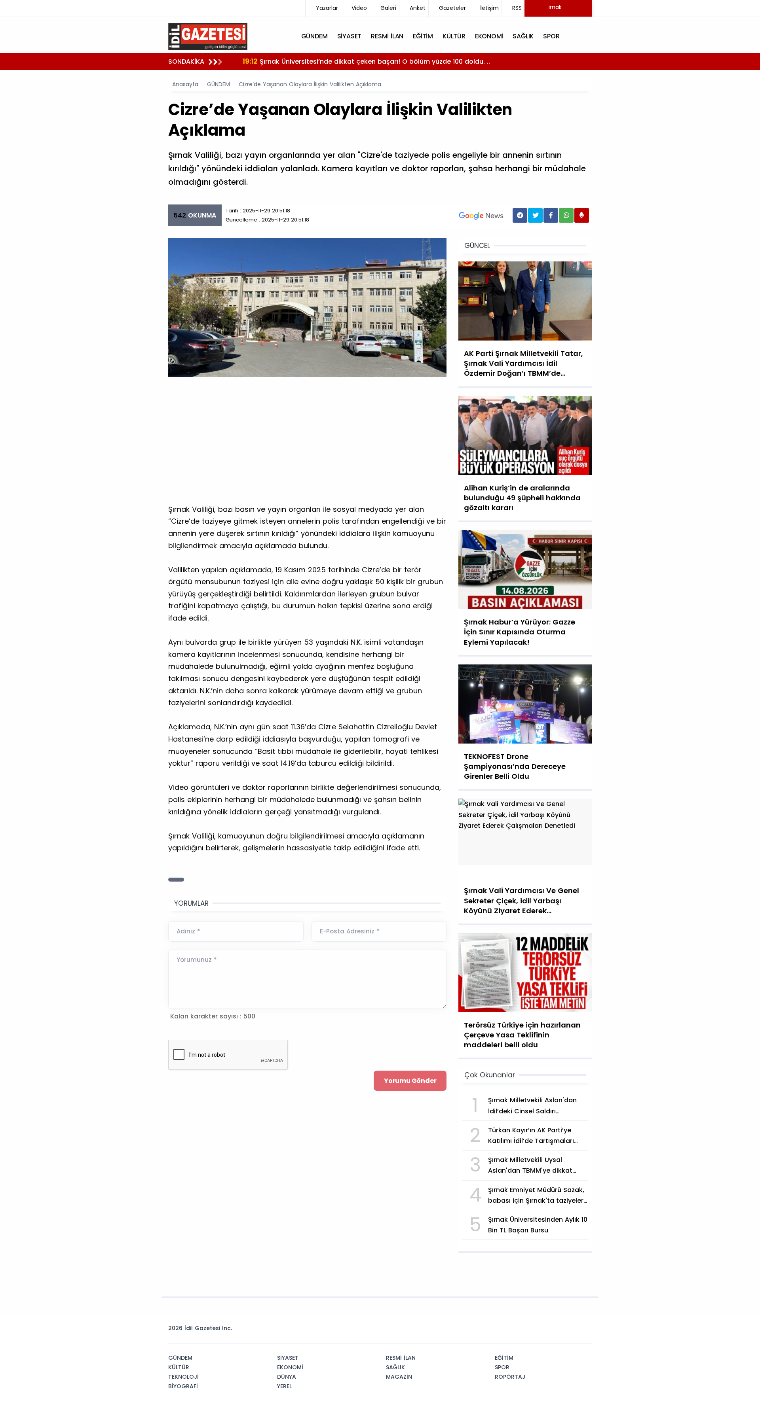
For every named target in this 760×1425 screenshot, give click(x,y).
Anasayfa (185, 84)
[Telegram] (583, 1330)
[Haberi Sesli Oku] (581, 215)
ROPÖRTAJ (510, 1377)
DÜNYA (286, 1377)
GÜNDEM (218, 84)
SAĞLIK (395, 1367)
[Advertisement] (307, 444)
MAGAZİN (399, 1377)
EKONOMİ (290, 1367)
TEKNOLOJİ (183, 1377)
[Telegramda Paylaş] (520, 215)
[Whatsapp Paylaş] (566, 215)
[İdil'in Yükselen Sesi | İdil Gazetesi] (207, 36)
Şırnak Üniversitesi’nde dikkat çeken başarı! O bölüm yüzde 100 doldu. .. (366, 61)
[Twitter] (535, 1330)
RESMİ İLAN (401, 1358)
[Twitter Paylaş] (535, 215)
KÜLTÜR (178, 1367)
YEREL (284, 1386)
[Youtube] (571, 1330)
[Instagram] (559, 1330)
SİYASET (287, 1358)
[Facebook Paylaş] (550, 215)
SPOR (502, 1367)
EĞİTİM (504, 1358)
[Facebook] (547, 1330)
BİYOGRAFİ (183, 1386)
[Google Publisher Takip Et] (481, 215)
